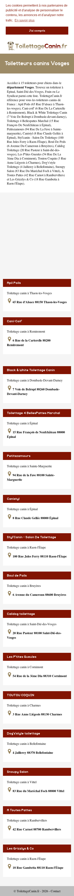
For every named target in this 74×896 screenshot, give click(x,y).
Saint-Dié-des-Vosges (30, 91)
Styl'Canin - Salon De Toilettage (31, 537)
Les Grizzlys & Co (20, 848)
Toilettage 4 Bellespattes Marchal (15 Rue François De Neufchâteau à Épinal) (33, 123)
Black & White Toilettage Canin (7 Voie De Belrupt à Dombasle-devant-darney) (37, 114)
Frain (48, 91)
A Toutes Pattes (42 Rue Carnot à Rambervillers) (36, 173)
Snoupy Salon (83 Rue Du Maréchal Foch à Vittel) (36, 168)
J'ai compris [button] (37, 30)
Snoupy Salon (17, 771)
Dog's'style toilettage (23, 733)
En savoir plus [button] (25, 20)
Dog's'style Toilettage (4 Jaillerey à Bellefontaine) (31, 164)
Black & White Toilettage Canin (31, 370)
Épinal (11, 91)
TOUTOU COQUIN (20, 695)
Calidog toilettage (21, 613)
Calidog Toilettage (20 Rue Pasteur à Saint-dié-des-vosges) (36, 150)
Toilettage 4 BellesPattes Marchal (33, 413)
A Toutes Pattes (19, 810)
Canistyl (13, 498)
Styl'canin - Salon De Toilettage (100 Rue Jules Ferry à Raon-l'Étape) (35, 139)
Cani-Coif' (14, 321)
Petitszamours (18, 456)
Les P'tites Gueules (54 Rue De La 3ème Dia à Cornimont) (34, 156)
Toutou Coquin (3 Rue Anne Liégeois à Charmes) (36, 160)
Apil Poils (14, 282)
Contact (55, 891)
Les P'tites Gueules (21, 656)
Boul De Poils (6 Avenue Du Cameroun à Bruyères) (36, 143)
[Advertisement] (37, 235)
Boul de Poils (17, 575)
